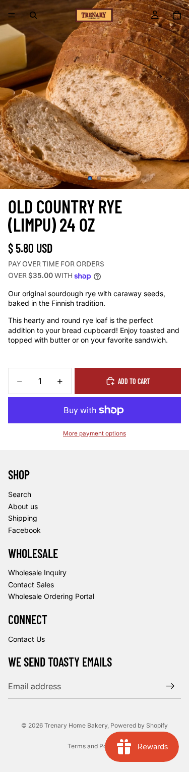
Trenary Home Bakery (75, 725)
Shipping (22, 518)
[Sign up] (170, 686)
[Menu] (11, 15)
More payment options (94, 433)
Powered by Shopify (139, 725)
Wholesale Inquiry (37, 572)
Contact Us (26, 639)
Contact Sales (31, 584)
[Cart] (177, 15)
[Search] (33, 15)
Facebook (24, 530)
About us (23, 506)
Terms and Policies (94, 746)
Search (19, 494)
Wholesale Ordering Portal (51, 596)
